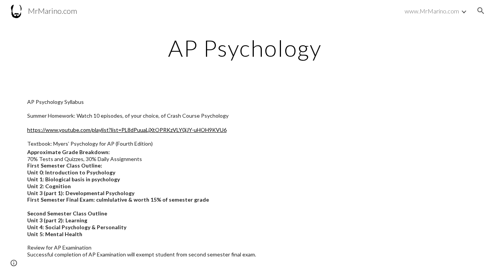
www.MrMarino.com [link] (432, 11)
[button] (481, 11)
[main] (245, 48)
